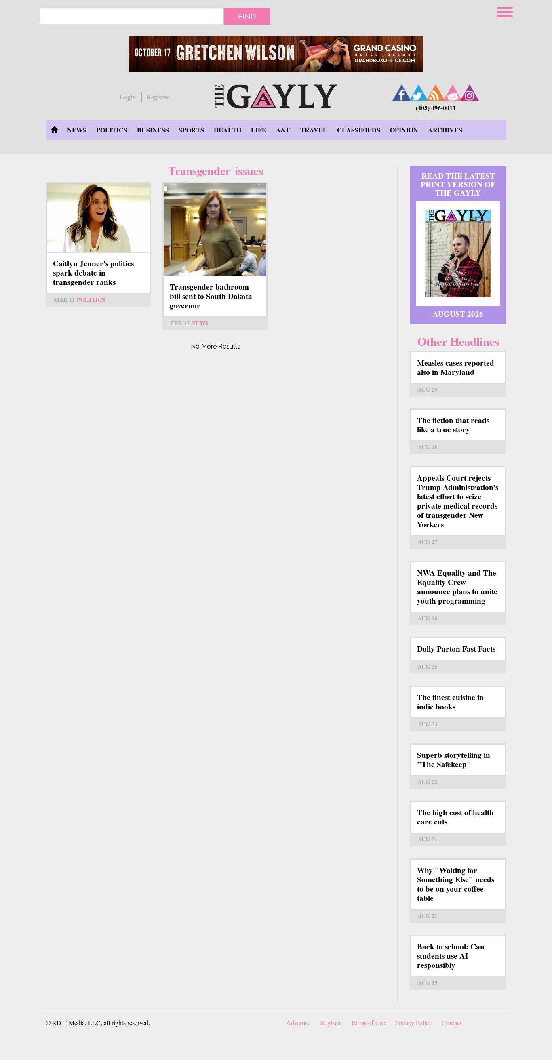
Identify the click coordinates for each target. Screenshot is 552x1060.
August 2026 (458, 314)
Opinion (404, 130)
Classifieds (358, 130)
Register (157, 97)
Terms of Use (368, 1022)
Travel (313, 130)
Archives (445, 130)
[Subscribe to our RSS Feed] (435, 92)
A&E (283, 130)
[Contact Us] (452, 92)
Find (247, 16)
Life (258, 130)
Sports (191, 130)
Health (227, 130)
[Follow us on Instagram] (469, 92)
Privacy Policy (413, 1022)
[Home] (275, 95)
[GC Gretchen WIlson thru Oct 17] (276, 54)
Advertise (298, 1022)
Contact (451, 1022)
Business (153, 130)
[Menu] (505, 11)
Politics (111, 130)
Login (128, 97)
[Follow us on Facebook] (401, 92)
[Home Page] (54, 130)
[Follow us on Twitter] (418, 92)
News (76, 130)
